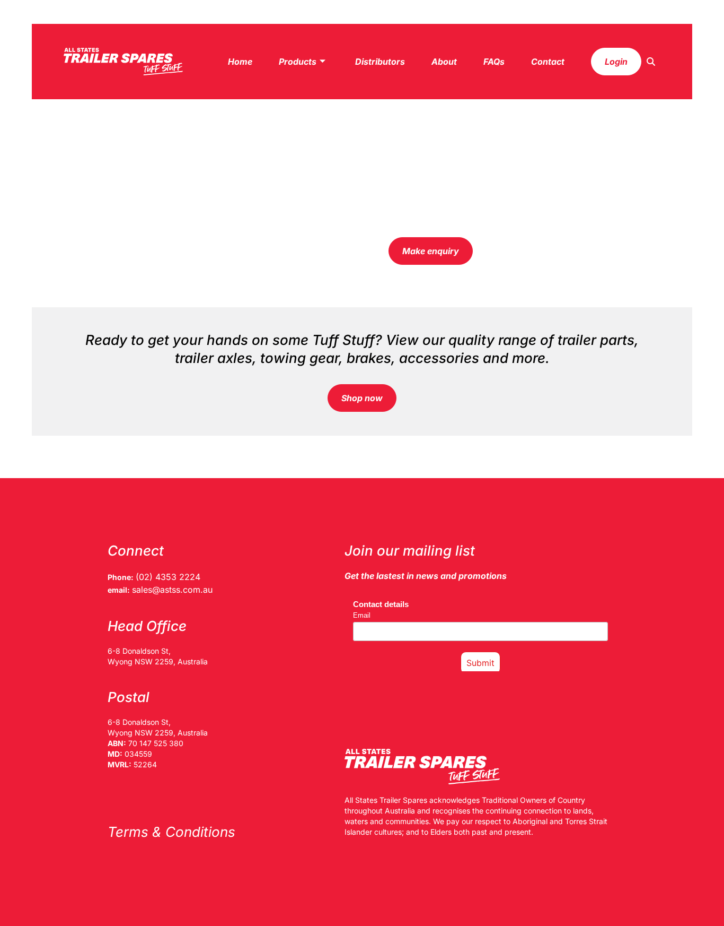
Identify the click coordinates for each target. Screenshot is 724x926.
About (444, 61)
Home (240, 61)
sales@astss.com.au (172, 589)
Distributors (380, 61)
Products (297, 61)
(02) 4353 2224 (168, 577)
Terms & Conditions (171, 832)
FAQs (494, 61)
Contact (547, 61)
